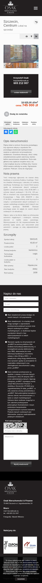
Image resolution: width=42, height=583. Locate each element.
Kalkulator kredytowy (16, 123)
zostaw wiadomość (21, 92)
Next (37, 65)
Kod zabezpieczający (13, 421)
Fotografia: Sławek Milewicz (14, 517)
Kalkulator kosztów (25, 123)
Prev (5, 65)
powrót (35, 22)
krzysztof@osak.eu (21, 81)
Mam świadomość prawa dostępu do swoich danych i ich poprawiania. (21, 316)
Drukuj (26, 36)
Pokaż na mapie (31, 36)
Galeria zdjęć (36, 36)
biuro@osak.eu (13, 511)
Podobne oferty (34, 123)
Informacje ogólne (7, 123)
